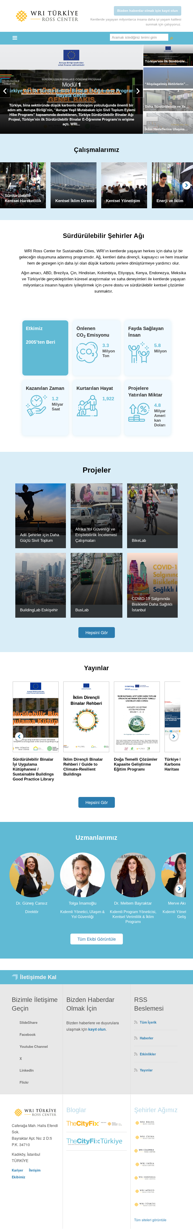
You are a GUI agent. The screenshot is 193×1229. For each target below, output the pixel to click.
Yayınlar (146, 1070)
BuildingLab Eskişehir (39, 610)
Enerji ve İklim (170, 201)
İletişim (34, 1170)
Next (186, 185)
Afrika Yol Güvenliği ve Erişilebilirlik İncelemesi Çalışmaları (96, 535)
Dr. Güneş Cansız (32, 903)
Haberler (146, 1038)
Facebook (28, 1034)
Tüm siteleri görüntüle (150, 1220)
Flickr (24, 1082)
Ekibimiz (18, 1177)
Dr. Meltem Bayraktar (133, 903)
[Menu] (14, 38)
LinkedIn (27, 1070)
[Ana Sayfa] (47, 16)
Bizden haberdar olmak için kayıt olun (147, 10)
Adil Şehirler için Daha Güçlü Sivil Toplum (39, 538)
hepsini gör (96, 632)
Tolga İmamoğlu (82, 903)
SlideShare (28, 1022)
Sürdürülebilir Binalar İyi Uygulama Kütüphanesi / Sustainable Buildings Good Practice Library (33, 769)
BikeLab (139, 540)
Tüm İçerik (148, 1022)
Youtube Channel (34, 1046)
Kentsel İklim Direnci (74, 201)
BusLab (81, 610)
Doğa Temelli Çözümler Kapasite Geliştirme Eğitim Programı (135, 764)
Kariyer (17, 1170)
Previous (19, 736)
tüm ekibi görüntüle (96, 939)
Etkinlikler (148, 1054)
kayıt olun (97, 1029)
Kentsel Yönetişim (123, 201)
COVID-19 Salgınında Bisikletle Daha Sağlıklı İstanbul (152, 604)
